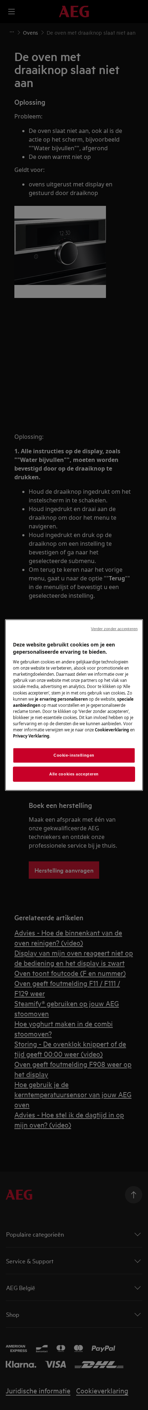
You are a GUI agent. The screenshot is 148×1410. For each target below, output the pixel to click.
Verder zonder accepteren (114, 629)
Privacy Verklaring (31, 736)
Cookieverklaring (112, 729)
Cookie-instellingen (74, 755)
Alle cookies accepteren (74, 774)
